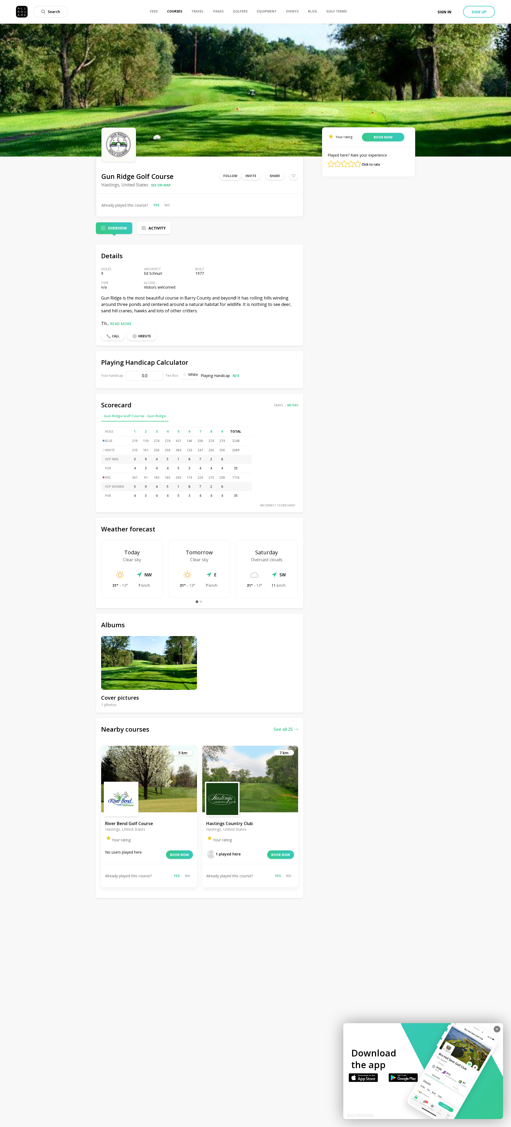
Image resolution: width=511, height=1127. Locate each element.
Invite (250, 176)
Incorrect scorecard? (277, 505)
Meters (292, 405)
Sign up (479, 11)
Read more (121, 323)
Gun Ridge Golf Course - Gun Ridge (135, 415)
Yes (156, 205)
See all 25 (283, 729)
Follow (230, 176)
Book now (179, 855)
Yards (278, 405)
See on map (161, 185)
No (167, 205)
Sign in (444, 11)
